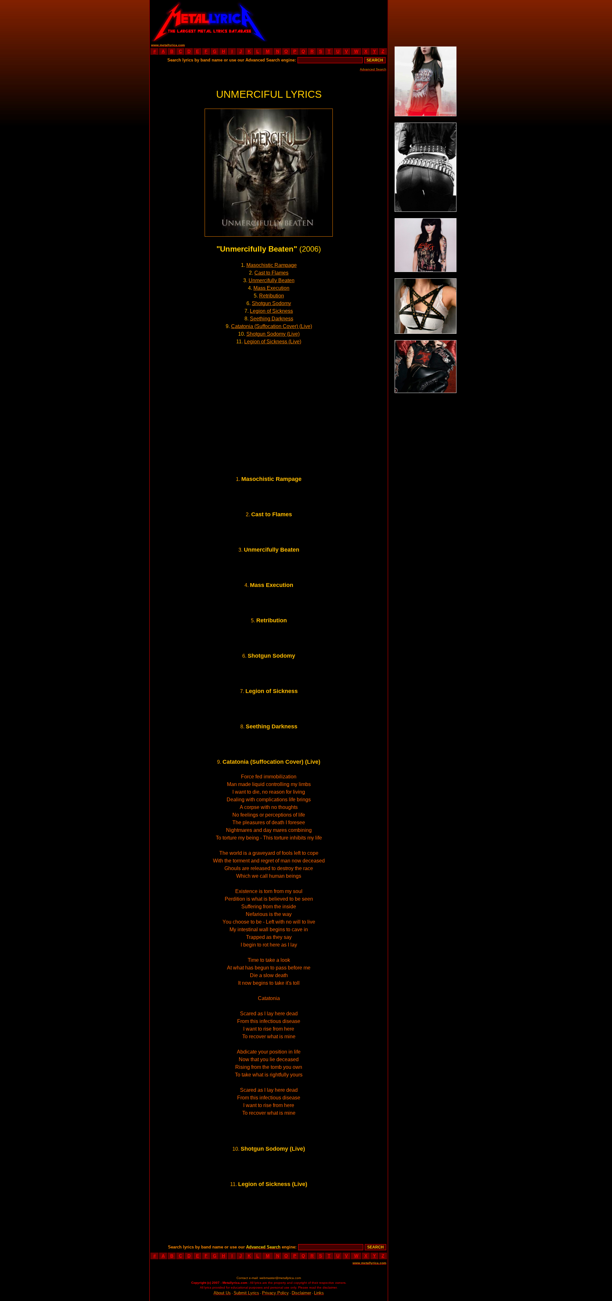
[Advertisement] (328, 20)
